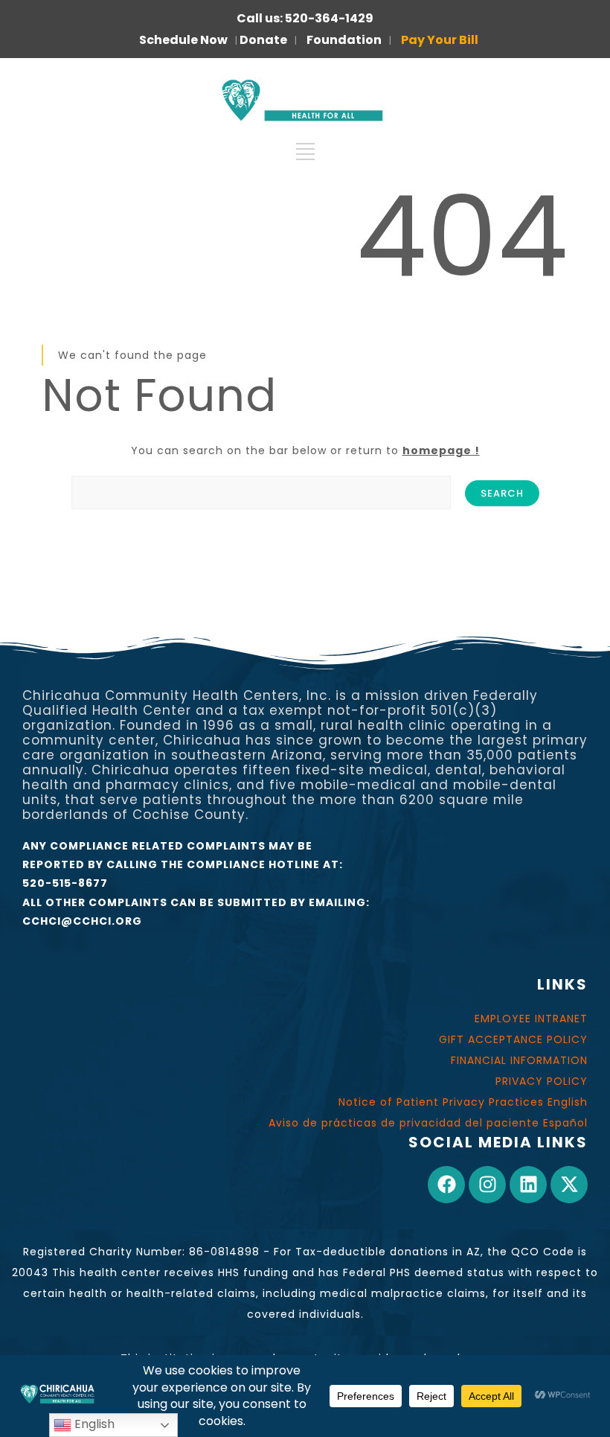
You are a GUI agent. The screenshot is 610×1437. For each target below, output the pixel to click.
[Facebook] (446, 1184)
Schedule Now (183, 39)
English (93, 1424)
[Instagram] (487, 1184)
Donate (263, 39)
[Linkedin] (528, 1184)
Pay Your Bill (439, 39)
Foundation (344, 39)
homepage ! (441, 450)
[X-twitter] (569, 1184)
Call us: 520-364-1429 (305, 18)
